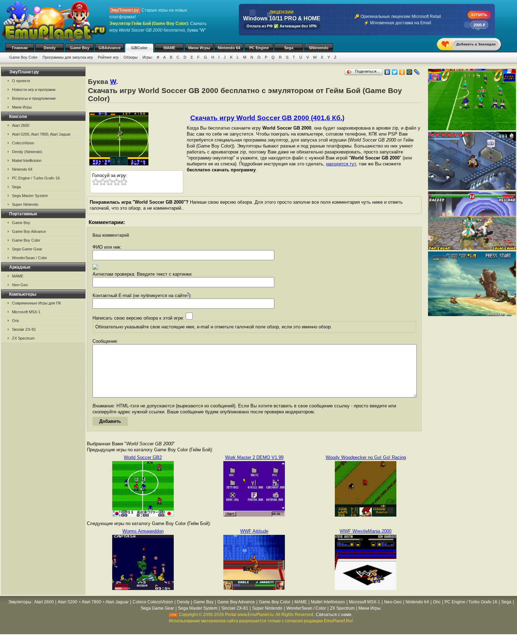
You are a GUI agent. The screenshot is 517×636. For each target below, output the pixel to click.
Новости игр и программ (34, 89)
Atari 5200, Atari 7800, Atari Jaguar (41, 134)
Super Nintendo (25, 204)
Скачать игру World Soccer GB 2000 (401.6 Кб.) (267, 118)
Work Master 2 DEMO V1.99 (254, 457)
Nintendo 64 (229, 48)
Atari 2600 (20, 125)
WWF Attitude (254, 531)
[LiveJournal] (417, 72)
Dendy (50, 48)
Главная (19, 48)
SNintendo (318, 48)
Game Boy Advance (29, 231)
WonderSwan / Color (29, 258)
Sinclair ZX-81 (24, 329)
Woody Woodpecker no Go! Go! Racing (366, 457)
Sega (288, 48)
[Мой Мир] (409, 72)
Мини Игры (199, 48)
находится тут (341, 163)
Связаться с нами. (334, 614)
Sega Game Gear (27, 249)
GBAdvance (109, 48)
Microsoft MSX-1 (26, 312)
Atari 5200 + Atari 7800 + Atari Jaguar (93, 601)
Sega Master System (30, 196)
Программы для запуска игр (68, 57)
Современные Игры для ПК (36, 303)
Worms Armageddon (143, 531)
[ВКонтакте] (387, 72)
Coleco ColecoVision (153, 601)
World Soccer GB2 (143, 457)
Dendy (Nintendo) (27, 152)
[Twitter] (394, 72)
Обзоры (130, 57)
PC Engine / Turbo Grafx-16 (36, 178)
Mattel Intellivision (27, 160)
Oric (15, 321)
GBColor (139, 48)
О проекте (21, 81)
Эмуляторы (19, 601)
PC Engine (259, 48)
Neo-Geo (20, 285)
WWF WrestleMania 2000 (365, 531)
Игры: (147, 57)
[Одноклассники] (402, 72)
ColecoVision (23, 143)
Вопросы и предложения (34, 98)
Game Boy (79, 48)
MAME (169, 48)
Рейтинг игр (108, 57)
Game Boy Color (23, 57)
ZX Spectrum (23, 338)
